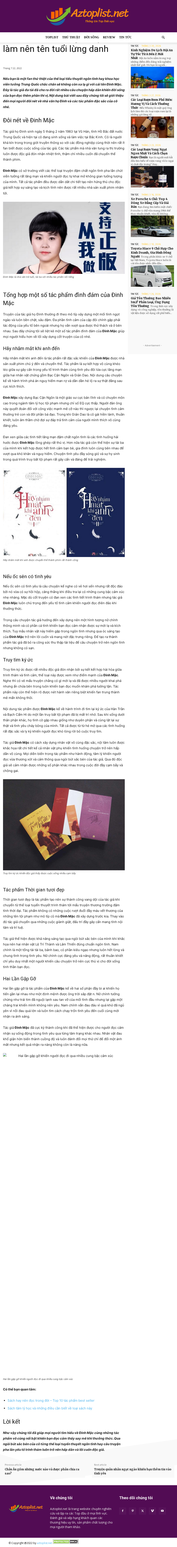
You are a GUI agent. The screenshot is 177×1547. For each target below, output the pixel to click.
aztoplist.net (44, 1543)
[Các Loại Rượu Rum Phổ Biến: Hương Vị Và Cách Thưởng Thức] (152, 127)
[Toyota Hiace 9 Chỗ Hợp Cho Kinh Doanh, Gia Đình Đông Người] (152, 276)
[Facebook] (122, 1511)
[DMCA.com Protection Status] (66, 1543)
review (109, 37)
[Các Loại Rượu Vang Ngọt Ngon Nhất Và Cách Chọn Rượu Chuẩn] (152, 177)
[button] (163, 38)
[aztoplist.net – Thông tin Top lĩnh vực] (88, 16)
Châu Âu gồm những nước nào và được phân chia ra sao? (42, 1471)
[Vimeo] (152, 1511)
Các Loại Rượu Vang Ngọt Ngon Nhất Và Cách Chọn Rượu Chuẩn (149, 153)
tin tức (125, 37)
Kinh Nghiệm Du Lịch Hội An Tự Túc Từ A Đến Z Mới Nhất (152, 54)
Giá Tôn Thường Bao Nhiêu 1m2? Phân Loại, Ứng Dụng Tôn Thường (151, 302)
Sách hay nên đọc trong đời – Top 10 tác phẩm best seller (51, 1400)
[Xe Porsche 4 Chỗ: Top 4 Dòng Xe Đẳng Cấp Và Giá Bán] (152, 226)
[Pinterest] (132, 1511)
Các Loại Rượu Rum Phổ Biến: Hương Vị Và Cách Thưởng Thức (151, 103)
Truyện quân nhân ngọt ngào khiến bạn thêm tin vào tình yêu (132, 1471)
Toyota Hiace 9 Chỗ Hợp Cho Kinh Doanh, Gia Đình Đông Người (152, 252)
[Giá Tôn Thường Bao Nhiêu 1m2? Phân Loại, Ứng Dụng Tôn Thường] (152, 325)
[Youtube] (162, 1511)
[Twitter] (142, 1511)
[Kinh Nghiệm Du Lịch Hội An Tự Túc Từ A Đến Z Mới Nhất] (152, 77)
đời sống (91, 37)
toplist (51, 37)
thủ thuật (71, 37)
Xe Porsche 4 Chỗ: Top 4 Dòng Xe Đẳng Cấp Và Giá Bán (150, 203)
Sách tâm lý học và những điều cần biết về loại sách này (50, 1408)
